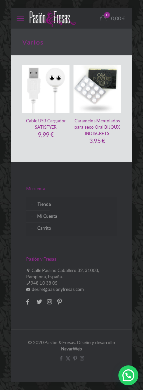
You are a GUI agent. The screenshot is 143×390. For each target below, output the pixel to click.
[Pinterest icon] (74, 358)
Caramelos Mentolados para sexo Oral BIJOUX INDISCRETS (97, 127)
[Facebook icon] (61, 358)
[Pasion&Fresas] (52, 18)
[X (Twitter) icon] (68, 358)
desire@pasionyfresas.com (57, 289)
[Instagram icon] (81, 358)
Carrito (44, 228)
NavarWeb (71, 348)
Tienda (44, 204)
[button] (128, 375)
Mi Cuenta (47, 216)
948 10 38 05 (44, 283)
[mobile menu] (20, 18)
